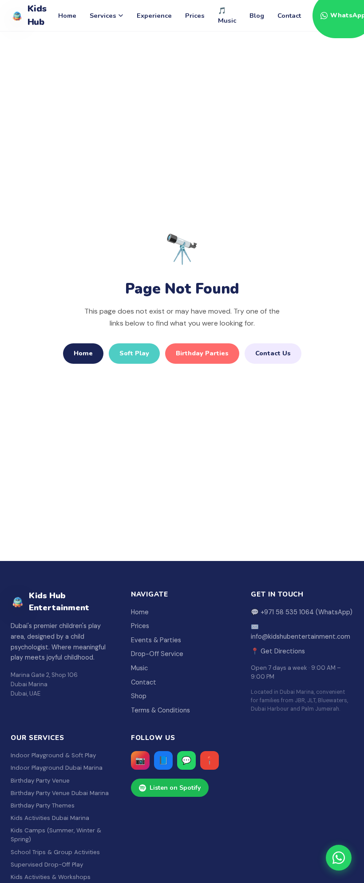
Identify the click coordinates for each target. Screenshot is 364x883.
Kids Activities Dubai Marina (50, 818)
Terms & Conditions (160, 710)
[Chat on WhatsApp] (339, 858)
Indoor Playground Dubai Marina (57, 768)
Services (103, 15)
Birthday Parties (202, 353)
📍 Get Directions (278, 651)
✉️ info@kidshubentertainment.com (300, 631)
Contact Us (273, 353)
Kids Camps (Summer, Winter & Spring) (56, 835)
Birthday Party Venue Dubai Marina (60, 793)
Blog (256, 15)
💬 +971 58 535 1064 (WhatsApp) (301, 612)
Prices (195, 15)
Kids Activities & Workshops (51, 877)
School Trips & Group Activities (55, 852)
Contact (289, 15)
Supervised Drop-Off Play (47, 864)
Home (67, 15)
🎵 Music (227, 15)
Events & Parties (156, 640)
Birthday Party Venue (40, 780)
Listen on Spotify (175, 788)
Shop (138, 696)
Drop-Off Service (157, 654)
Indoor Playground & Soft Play (53, 755)
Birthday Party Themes (43, 805)
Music (139, 668)
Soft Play (134, 353)
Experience (154, 15)
